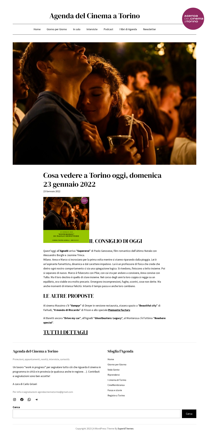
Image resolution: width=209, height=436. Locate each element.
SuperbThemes (126, 428)
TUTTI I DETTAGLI (65, 332)
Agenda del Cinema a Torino (94, 16)
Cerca (16, 407)
